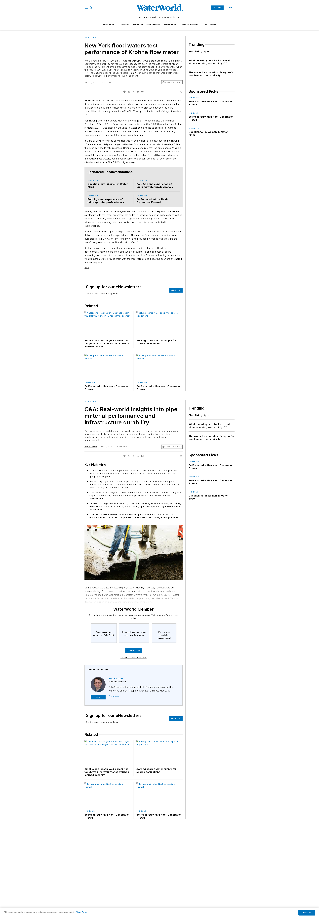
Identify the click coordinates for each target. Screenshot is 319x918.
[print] (181, 91)
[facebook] (124, 91)
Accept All (307, 913)
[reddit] (138, 91)
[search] (91, 8)
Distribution (90, 38)
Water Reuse (170, 24)
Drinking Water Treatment (116, 24)
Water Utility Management (146, 24)
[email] (142, 91)
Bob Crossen (90, 446)
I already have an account (133, 657)
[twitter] (133, 91)
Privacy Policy (81, 912)
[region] (159, 913)
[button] (86, 8)
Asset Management (189, 24)
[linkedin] (129, 91)
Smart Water (209, 24)
